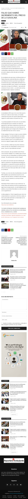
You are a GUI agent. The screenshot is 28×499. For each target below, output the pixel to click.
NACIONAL (7, 8)
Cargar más (13, 414)
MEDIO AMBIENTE (5, 288)
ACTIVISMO (4, 273)
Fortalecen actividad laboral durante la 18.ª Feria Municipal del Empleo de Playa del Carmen (18, 393)
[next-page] (4, 292)
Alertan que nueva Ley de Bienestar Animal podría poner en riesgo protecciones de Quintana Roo (17, 271)
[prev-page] (2, 292)
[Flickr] (14, 484)
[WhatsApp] (12, 53)
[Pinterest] (9, 53)
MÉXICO (11, 23)
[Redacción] (2, 27)
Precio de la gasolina (18, 23)
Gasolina (7, 23)
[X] (5, 53)
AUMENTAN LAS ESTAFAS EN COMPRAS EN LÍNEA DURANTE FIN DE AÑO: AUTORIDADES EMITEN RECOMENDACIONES (7, 240)
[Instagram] (17, 484)
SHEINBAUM (4, 25)
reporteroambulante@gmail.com (16, 493)
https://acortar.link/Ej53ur (7, 204)
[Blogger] (7, 484)
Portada (2, 8)
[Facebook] (2, 53)
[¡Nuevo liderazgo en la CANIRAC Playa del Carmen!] (5, 438)
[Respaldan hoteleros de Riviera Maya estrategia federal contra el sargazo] (5, 279)
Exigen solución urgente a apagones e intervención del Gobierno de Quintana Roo (18, 400)
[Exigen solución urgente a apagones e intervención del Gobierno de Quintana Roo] (5, 401)
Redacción (6, 27)
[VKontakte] (20, 484)
